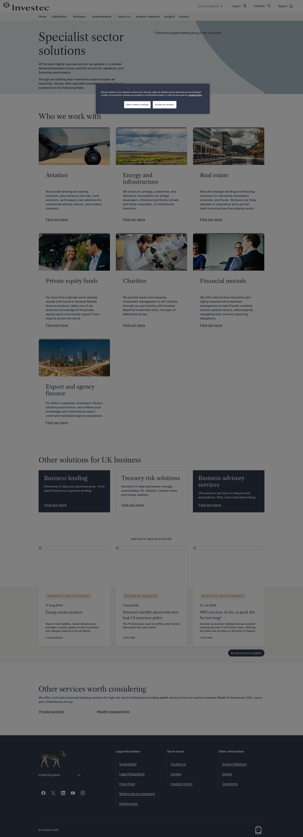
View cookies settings (137, 104)
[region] (153, 99)
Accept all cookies (164, 104)
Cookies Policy (195, 95)
